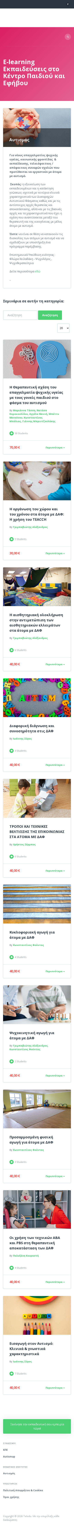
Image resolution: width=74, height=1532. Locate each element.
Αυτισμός (9, 1473)
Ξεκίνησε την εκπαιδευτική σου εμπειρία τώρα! (37, 1426)
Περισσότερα (54, 447)
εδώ (37, 271)
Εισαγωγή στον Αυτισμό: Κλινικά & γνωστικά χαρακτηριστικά (31, 1348)
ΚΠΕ (5, 1449)
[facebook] (68, 4)
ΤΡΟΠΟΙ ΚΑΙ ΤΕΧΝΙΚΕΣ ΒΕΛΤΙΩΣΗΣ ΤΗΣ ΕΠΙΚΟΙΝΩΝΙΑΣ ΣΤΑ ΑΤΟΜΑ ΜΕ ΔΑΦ (36, 831)
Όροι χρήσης (11, 1497)
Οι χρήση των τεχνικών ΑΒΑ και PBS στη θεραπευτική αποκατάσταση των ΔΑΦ (34, 1242)
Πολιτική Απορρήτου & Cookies (23, 1490)
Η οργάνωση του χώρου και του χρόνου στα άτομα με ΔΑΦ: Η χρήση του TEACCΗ (36, 514)
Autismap (9, 1456)
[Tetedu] (24, 17)
